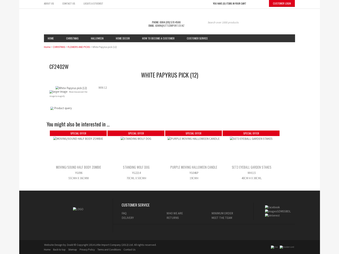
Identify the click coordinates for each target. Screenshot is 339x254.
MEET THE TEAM (221, 218)
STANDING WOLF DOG (136, 167)
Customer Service (197, 38)
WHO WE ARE (175, 213)
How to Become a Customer (158, 38)
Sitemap (72, 249)
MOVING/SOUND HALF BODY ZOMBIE (78, 167)
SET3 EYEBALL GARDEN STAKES (252, 167)
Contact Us (129, 249)
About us (49, 3)
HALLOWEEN (97, 38)
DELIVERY (128, 218)
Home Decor (123, 38)
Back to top (59, 249)
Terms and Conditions (109, 249)
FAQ (124, 213)
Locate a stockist (93, 3)
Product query (63, 108)
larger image (60, 91)
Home (51, 38)
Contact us (68, 3)
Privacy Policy (87, 249)
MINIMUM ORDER (222, 213)
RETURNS (173, 218)
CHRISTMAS (59, 47)
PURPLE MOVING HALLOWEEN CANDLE (193, 167)
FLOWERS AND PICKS (79, 47)
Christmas (72, 38)
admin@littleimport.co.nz (169, 25)
